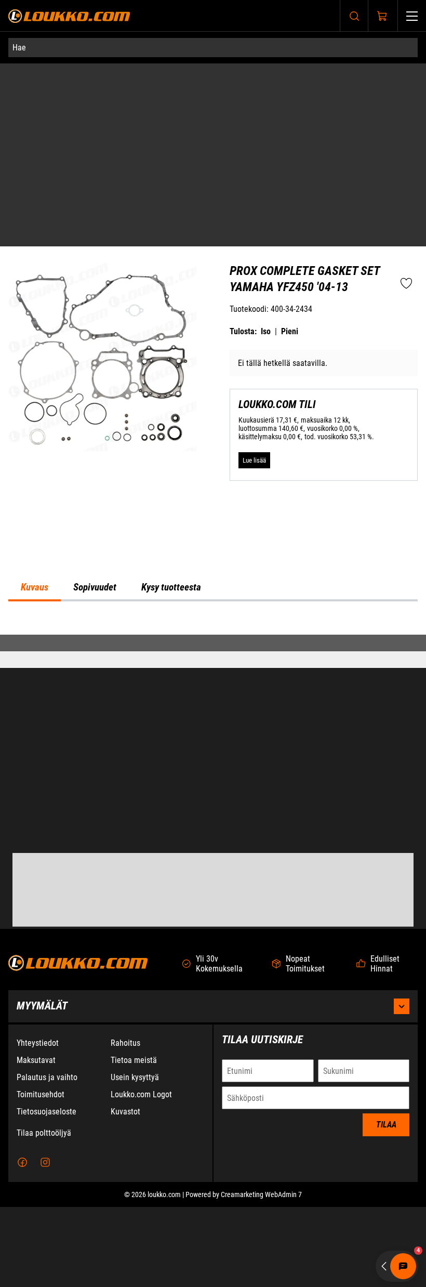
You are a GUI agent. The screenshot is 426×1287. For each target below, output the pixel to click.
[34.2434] (102, 268)
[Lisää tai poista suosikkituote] (406, 194)
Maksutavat (36, 1060)
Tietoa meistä (134, 1060)
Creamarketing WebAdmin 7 (261, 1194)
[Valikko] (412, 16)
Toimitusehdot (40, 1094)
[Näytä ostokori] (382, 16)
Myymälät (42, 1006)
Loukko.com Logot (141, 1094)
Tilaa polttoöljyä (44, 1133)
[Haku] (354, 16)
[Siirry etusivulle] (69, 16)
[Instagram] (45, 1162)
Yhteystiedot (38, 1043)
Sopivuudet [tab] (94, 496)
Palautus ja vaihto (47, 1077)
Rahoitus (125, 1043)
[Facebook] (22, 1162)
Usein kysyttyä (135, 1077)
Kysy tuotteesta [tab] (171, 496)
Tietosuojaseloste (46, 1112)
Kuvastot (125, 1112)
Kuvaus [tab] (34, 496)
